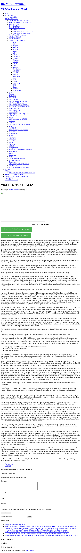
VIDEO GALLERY (11, 180)
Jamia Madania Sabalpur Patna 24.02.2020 (22, 173)
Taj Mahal (12, 144)
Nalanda (11, 122)
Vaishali (11, 146)
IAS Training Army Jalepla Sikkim (19, 167)
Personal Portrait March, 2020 (22, 33)
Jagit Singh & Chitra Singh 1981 (19, 114)
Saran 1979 (12, 139)
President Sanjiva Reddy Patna (18, 130)
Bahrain (15, 88)
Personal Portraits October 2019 (22, 31)
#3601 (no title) (13, 99)
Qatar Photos (17, 90)
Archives (3, 547)
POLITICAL (9, 178)
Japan (14, 78)
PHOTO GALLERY (11, 19)
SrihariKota (12, 140)
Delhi (10, 92)
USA (14, 80)
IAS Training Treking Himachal (19, 105)
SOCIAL (8, 171)
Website (3, 504)
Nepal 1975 (12, 126)
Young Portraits (13, 148)
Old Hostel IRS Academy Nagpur (19, 124)
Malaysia (15, 74)
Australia (15, 67)
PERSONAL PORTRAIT (17, 28)
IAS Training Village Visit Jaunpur (19, 106)
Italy (14, 53)
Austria (15, 51)
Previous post (9, 464)
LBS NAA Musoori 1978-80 (18, 119)
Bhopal (11, 156)
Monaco (15, 58)
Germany (15, 49)
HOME (7, 13)
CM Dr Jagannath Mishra (17, 158)
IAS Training (13, 97)
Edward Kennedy (14, 160)
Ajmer (11, 153)
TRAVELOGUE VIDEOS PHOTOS (17, 176)
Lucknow (12, 121)
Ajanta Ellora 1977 (15, 151)
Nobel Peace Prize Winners (17, 35)
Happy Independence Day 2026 (15, 524)
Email (3, 498)
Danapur (11, 94)
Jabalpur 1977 (13, 112)
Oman (14, 87)
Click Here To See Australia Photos (16, 229)
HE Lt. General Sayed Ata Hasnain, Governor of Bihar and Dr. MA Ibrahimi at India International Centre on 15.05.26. (42, 535)
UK (14, 44)
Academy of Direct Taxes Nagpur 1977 (21, 149)
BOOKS (7, 169)
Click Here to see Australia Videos (16, 235)
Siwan (11, 142)
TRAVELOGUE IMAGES (17, 40)
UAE (14, 85)
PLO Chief (12, 128)
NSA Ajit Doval (14, 24)
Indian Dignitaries (14, 38)
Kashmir (11, 117)
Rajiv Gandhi (13, 133)
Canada (15, 81)
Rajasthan (12, 131)
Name (3, 493)
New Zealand (17, 69)
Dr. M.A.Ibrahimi (13, 189)
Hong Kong (16, 76)
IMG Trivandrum (14, 108)
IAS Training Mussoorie (16, 103)
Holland (15, 47)
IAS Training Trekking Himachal (19, 164)
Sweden (15, 62)
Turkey (15, 63)
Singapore (16, 71)
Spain (14, 65)
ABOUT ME (9, 15)
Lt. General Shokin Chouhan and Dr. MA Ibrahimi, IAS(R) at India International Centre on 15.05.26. (36, 533)
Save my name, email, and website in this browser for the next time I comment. (27, 509)
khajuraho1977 (13, 115)
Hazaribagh (12, 162)
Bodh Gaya (12, 96)
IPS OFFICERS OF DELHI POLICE (21, 22)
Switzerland (16, 56)
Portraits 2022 (13, 17)
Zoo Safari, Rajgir (14, 26)
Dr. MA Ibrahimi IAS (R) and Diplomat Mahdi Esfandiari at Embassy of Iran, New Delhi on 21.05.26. (37, 532)
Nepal (14, 42)
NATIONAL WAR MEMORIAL (19, 20)
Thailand (15, 72)
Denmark (15, 60)
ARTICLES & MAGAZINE (14, 174)
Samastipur (12, 137)
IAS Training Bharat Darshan (18, 101)
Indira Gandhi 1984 (15, 110)
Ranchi (11, 135)
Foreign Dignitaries (15, 37)
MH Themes (30, 550)
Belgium (15, 46)
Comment (4, 481)
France (15, 54)
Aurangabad (12, 155)
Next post (8, 466)
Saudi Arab (16, 83)
